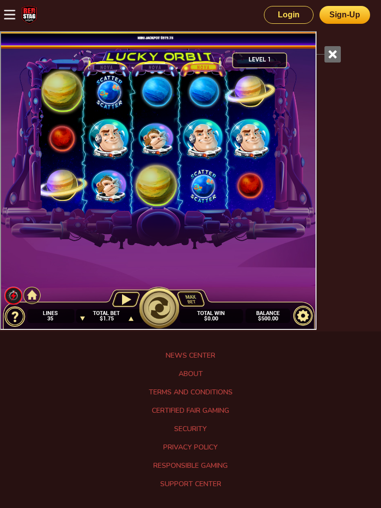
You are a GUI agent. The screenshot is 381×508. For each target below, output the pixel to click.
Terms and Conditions (191, 392)
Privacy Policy (190, 447)
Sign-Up (344, 14)
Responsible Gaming (190, 465)
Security (190, 429)
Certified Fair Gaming (190, 410)
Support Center (190, 484)
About (191, 374)
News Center (190, 355)
